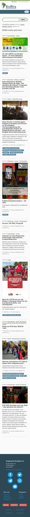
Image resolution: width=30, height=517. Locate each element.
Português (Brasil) (23, 1)
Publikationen (10, 161)
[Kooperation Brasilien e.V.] (8, 5)
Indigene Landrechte (9, 154)
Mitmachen (23, 505)
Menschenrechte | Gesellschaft (19, 338)
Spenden (6, 505)
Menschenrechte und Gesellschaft (13, 150)
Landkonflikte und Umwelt (10, 148)
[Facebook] (10, 474)
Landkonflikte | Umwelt (17, 98)
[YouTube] (15, 486)
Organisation (6, 494)
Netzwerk (21, 498)
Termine (18, 35)
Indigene (5, 152)
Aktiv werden (10, 79)
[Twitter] (19, 474)
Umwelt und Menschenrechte (11, 315)
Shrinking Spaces (23, 161)
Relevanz (17, 24)
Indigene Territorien (16, 152)
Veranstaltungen (11, 35)
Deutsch (14, 1)
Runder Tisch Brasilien (21, 321)
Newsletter (16, 79)
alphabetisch (15, 26)
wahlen (5, 214)
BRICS (5, 73)
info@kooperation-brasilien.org (14, 469)
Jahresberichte (7, 498)
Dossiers (16, 161)
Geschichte (6, 496)
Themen (9, 98)
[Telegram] (10, 480)
